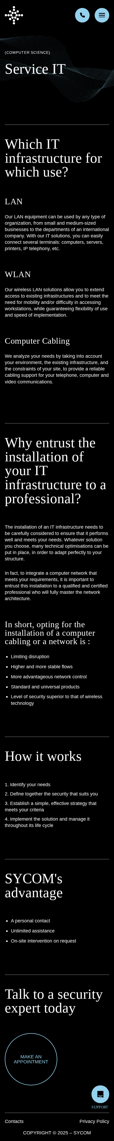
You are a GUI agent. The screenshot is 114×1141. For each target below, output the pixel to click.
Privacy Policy (94, 1121)
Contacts (14, 1121)
